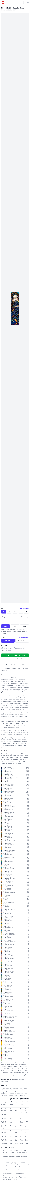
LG (9, 611)
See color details (24, 623)
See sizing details (24, 608)
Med (24, 626)
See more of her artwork (7, 693)
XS (26, 611)
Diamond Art (22, 640)
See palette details (24, 637)
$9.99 (16, 655)
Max (5, 626)
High (15, 626)
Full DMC (7, 640)
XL (3, 611)
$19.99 (16, 665)
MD (15, 611)
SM (21, 611)
